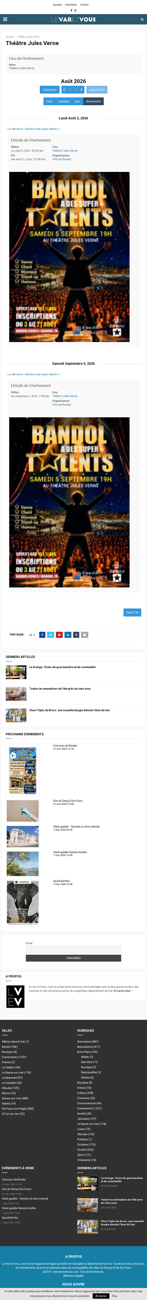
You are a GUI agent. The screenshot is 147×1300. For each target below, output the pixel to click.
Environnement (89, 1103)
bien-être (89, 1062)
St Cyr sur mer (13, 1113)
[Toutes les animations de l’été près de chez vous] (16, 694)
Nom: (12, 64)
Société (85, 1149)
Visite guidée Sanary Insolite (19, 1208)
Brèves (84, 1087)
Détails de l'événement (31, 140)
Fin (13, 155)
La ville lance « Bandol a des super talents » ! (34, 128)
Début (15, 146)
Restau (87, 1077)
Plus (114, 1296)
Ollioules (10, 1088)
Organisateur (61, 155)
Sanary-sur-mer (15, 1098)
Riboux (9, 1093)
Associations (88, 1046)
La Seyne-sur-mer (16, 1072)
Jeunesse (86, 1118)
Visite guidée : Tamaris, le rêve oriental (25, 1198)
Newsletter (71, 4)
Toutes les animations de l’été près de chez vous (60, 688)
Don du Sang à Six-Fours (16, 1189)
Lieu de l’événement (26, 58)
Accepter (101, 1296)
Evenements (9, 1057)
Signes (9, 1103)
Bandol (9, 1046)
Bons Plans (87, 1051)
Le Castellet (12, 1082)
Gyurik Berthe (10, 1217)
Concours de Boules (14, 1179)
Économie (86, 1098)
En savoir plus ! (122, 990)
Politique (84, 1139)
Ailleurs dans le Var (15, 1041)
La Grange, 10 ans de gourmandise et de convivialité (62, 667)
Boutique (9, 1051)
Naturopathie (91, 1072)
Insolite (84, 1113)
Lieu (55, 146)
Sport (84, 1154)
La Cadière (11, 1067)
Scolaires (86, 1144)
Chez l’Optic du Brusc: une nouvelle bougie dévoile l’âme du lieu (69, 710)
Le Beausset (12, 1077)
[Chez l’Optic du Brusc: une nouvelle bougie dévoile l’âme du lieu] (16, 715)
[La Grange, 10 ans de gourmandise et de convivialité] (16, 672)
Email (29, 943)
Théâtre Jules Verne (65, 150)
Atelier (87, 1056)
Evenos (8, 1062)
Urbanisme (86, 1160)
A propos (57, 4)
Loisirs (84, 1129)
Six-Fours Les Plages (18, 1108)
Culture (85, 1093)
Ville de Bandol (61, 159)
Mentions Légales (73, 1275)
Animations (87, 1041)
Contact (84, 4)
